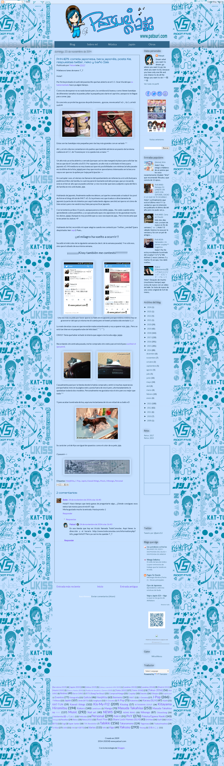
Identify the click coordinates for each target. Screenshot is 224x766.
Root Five (102, 719)
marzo (149, 390)
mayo (149, 382)
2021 (149, 320)
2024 (149, 307)
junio (148, 378)
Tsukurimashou (161, 723)
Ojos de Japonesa (154, 586)
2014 (149, 350)
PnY (129, 716)
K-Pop (121, 700)
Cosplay (131, 693)
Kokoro (81, 708)
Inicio (100, 586)
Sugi (64, 724)
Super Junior (73, 723)
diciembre (150, 354)
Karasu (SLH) (150, 700)
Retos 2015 (149, 438)
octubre (150, 362)
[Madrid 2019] (58, 690)
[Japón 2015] (75, 687)
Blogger (121, 748)
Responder (67, 513)
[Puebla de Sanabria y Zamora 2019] (98, 690)
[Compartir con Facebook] (65, 484)
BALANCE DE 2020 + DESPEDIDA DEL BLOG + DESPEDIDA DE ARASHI (156, 551)
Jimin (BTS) (83, 700)
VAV (104, 728)
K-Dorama (110, 700)
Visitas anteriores (156, 140)
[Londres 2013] (129, 687)
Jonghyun (97, 700)
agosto (149, 370)
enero (149, 398)
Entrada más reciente (68, 586)
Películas (83, 716)
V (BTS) (80, 727)
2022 (149, 316)
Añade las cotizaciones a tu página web (157, 639)
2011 (149, 412)
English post (167, 694)
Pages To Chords (153, 575)
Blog (72, 44)
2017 (149, 338)
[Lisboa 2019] (90, 687)
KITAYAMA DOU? (143, 704)
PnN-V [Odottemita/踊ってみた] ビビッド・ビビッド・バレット (161, 272)
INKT (131, 697)
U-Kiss (55, 727)
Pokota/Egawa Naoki (153, 716)
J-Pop (77, 481)
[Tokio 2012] (121, 690)
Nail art (92, 712)
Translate (163, 674)
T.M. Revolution (90, 724)
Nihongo (110, 481)
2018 (149, 333)
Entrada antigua (129, 586)
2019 (149, 329)
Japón (132, 44)
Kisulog (124, 704)
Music (103, 481)
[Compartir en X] (62, 484)
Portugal (55, 720)
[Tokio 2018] (137, 690)
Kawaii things (93, 481)
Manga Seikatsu (153, 560)
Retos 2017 (149, 436)
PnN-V (117, 716)
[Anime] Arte (160, 162)
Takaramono (127, 723)
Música (112, 44)
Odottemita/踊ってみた (63, 716)
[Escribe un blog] (60, 484)
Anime (63, 693)
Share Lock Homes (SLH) (126, 719)
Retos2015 (87, 719)
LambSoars (96, 708)
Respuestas (71, 519)
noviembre (151, 358)
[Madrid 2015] (163, 687)
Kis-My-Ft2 (101, 704)
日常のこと (153, 727)
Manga (108, 708)
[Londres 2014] (148, 687)
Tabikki (105, 723)
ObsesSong (162, 712)
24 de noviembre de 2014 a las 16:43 (96, 524)
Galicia (87, 697)
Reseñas (64, 719)
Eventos (59, 697)
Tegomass (144, 723)
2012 (149, 408)
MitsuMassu (157, 656)
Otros (152, 44)
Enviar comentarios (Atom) (103, 596)
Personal (119, 481)
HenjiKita (70, 481)
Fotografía (74, 697)
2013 (149, 404)
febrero (149, 394)
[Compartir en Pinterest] (67, 484)
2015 (149, 346)
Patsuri (72, 524)
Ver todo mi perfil (151, 84)
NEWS (108, 712)
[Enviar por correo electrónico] (57, 484)
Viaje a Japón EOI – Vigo (157, 596)
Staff (159, 719)
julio (148, 374)
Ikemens (117, 697)
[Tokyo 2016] (155, 690)
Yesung (142, 728)
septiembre (151, 366)
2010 (149, 416)
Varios (92, 727)
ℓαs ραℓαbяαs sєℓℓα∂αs (157, 547)
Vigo (111, 727)
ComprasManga (116, 693)
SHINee (149, 719)
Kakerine (134, 700)
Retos (75, 719)
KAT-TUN (57, 704)
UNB (73, 728)
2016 (149, 342)
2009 (149, 421)
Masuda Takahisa (130, 708)
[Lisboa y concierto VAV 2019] (110, 687)
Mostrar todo (165, 605)
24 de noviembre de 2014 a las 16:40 (85, 499)
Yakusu (125, 727)
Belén (65, 499)
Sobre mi (92, 44)
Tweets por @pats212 (153, 533)
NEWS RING (129, 712)
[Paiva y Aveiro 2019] (75, 690)
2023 (149, 312)
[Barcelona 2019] (59, 687)
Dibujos (154, 693)
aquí (73, 230)
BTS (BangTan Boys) (95, 693)
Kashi (165, 700)
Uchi (65, 727)
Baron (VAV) (78, 693)
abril (148, 386)
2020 (149, 325)
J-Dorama (143, 697)
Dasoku (143, 693)
